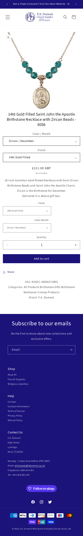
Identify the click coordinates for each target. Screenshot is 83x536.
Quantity (41, 237)
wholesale (20, 465)
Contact (12, 402)
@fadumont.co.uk (35, 465)
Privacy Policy (15, 415)
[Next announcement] (76, 4)
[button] (7, 17)
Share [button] (10, 272)
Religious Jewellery (18, 384)
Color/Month (41, 220)
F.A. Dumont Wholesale (31, 528)
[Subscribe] (71, 349)
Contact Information (19, 406)
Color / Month (42, 134)
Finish (42, 150)
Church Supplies (16, 379)
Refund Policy (15, 420)
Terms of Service (16, 411)
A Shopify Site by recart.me (57, 528)
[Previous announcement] (7, 4)
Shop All (12, 374)
